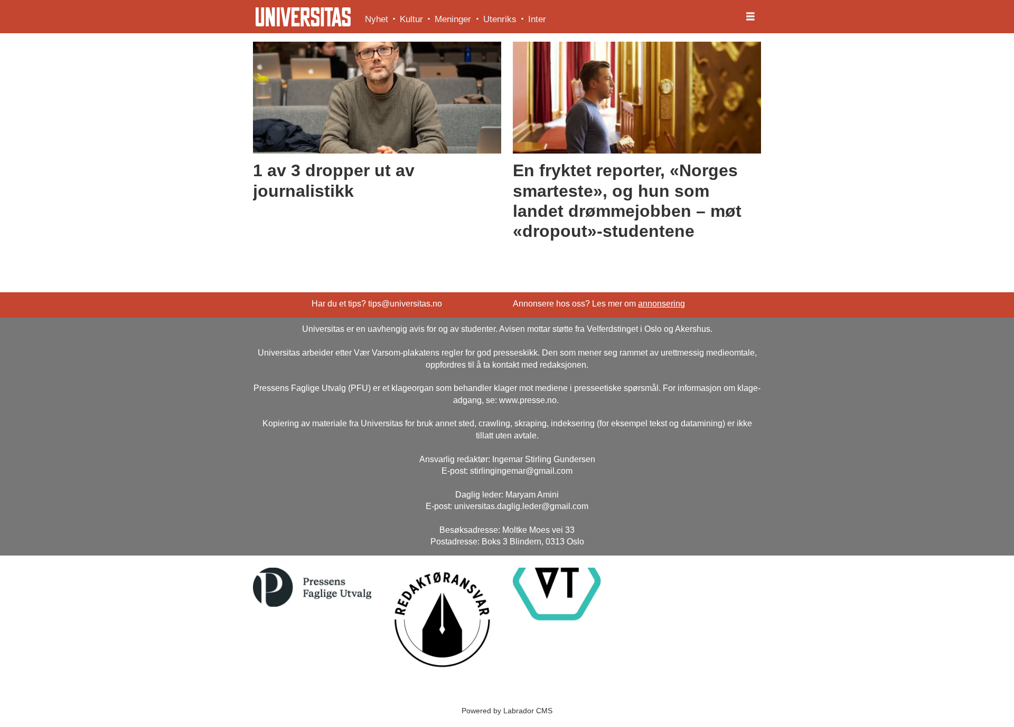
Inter (537, 19)
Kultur (411, 19)
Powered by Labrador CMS (507, 710)
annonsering (661, 303)
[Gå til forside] (303, 16)
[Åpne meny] (750, 17)
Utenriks (500, 19)
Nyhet (376, 19)
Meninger (453, 19)
